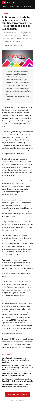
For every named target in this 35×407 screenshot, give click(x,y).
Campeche (19, 7)
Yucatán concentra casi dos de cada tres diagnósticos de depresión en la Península (17, 380)
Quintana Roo (28, 7)
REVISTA (13, 2)
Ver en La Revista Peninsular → (17, 394)
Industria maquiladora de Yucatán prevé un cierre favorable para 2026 (16, 374)
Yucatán (11, 7)
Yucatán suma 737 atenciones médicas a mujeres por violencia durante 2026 (16, 385)
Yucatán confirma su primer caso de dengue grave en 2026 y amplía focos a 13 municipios (17, 360)
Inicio (4, 7)
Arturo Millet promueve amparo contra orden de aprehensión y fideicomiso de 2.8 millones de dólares (17, 368)
